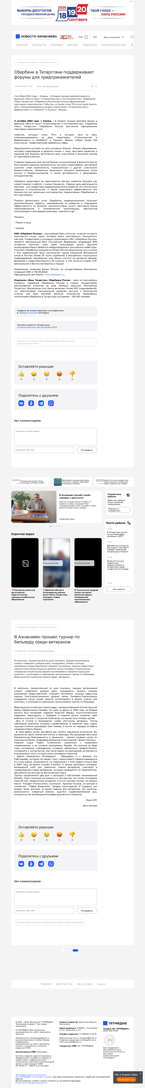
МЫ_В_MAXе (84, 984)
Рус (81, 37)
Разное (101, 984)
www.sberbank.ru (54, 274)
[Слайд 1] (50, 526)
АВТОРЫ (72, 45)
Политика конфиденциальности (31, 1082)
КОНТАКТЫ (39, 45)
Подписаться (126, 1079)
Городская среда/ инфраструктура (36, 62)
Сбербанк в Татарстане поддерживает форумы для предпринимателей (46, 342)
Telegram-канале (28, 312)
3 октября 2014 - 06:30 (23, 651)
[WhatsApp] (51, 403)
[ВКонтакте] (21, 403)
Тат (95, 37)
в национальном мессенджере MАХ (37, 327)
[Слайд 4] (59, 526)
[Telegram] (41, 403)
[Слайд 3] (56, 526)
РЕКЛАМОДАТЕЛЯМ (113, 45)
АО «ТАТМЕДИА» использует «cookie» (34, 1077)
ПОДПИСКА (89, 45)
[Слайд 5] (62, 526)
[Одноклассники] (31, 403)
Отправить (87, 450)
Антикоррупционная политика (31, 1075)
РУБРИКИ (57, 45)
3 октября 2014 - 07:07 (23, 86)
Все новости (119, 589)
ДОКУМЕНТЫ (64, 984)
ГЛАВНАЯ (22, 45)
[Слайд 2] (53, 526)
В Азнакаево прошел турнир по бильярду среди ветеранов (50, 922)
